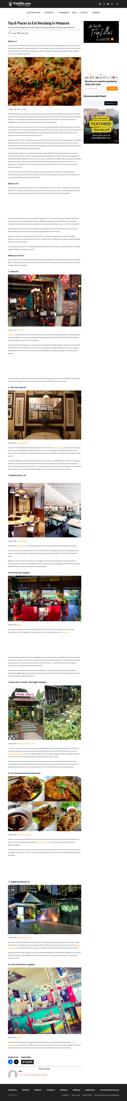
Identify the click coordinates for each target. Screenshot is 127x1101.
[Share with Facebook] (10, 1061)
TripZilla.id (25, 1090)
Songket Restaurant (24, 937)
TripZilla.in (37, 1090)
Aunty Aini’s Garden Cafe (25, 743)
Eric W (19, 1037)
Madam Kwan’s (22, 541)
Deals (74, 12)
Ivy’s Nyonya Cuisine (24, 834)
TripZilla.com (12, 1090)
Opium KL (20, 330)
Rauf (20, 1071)
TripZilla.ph (63, 1090)
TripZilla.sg (76, 1090)
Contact (83, 12)
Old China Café (22, 443)
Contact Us (65, 1095)
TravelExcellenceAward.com (109, 1090)
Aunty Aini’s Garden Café (16, 754)
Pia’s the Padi (64, 632)
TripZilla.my (51, 1090)
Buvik (19, 625)
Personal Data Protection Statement (106, 1095)
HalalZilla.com (90, 1090)
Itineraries (63, 12)
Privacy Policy (87, 1095)
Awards (96, 12)
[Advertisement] (44, 206)
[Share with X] (16, 1061)
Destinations (33, 12)
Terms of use (76, 1095)
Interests (49, 12)
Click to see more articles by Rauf (33, 1075)
